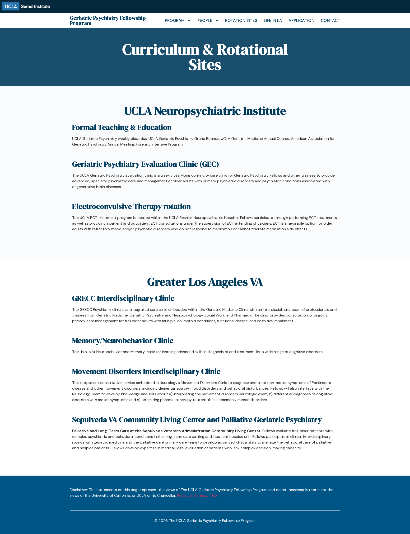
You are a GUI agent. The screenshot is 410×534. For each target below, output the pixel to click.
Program (175, 20)
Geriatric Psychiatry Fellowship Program (108, 20)
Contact (330, 20)
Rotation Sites (241, 20)
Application (301, 20)
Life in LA (273, 20)
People (204, 20)
